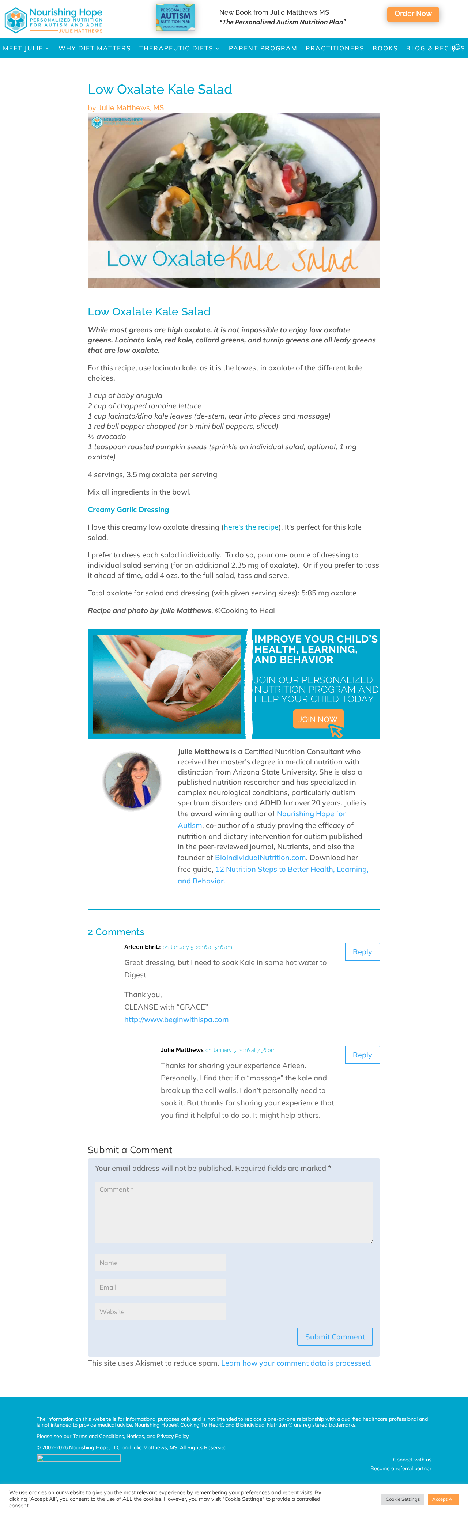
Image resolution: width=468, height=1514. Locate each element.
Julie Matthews (182, 1049)
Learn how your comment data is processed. (296, 1362)
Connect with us (412, 1459)
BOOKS (385, 48)
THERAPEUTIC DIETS (176, 48)
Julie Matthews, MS (131, 107)
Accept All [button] (443, 1499)
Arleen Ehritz (142, 946)
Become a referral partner (400, 1468)
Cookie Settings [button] (403, 1499)
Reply (362, 951)
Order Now (413, 13)
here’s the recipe (251, 526)
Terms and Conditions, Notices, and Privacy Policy (130, 1436)
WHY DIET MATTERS (94, 48)
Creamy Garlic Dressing (128, 509)
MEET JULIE (23, 48)
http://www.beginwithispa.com (176, 1019)
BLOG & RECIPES (435, 48)
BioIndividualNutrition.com (260, 857)
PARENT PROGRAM (263, 48)
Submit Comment (335, 1336)
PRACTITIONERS (335, 48)
